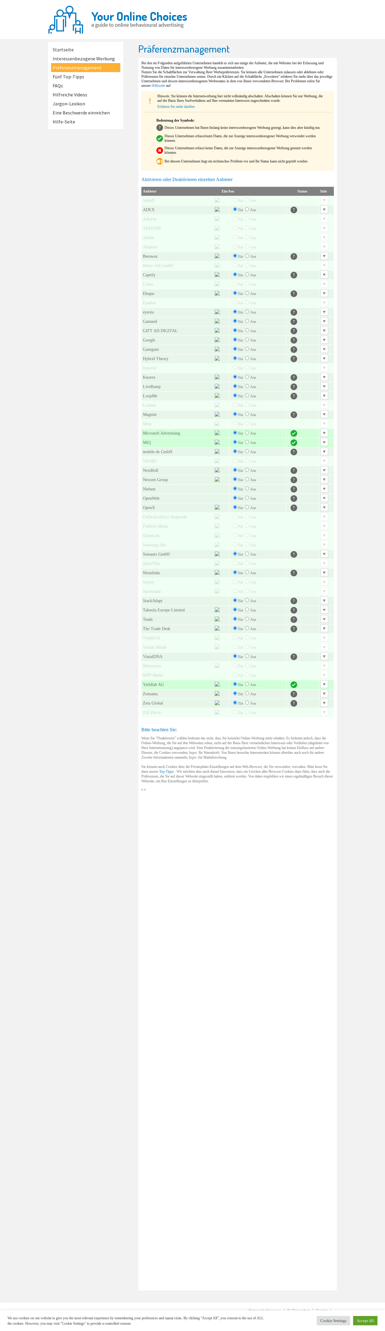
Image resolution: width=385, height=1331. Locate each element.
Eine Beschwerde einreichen (81, 113)
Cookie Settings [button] (333, 1320)
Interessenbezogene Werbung (84, 59)
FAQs (58, 86)
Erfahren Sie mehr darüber (176, 107)
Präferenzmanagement (77, 68)
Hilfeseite (158, 85)
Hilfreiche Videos (70, 95)
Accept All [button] (365, 1320)
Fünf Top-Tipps (68, 77)
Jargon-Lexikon (69, 104)
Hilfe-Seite (64, 122)
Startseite (63, 50)
